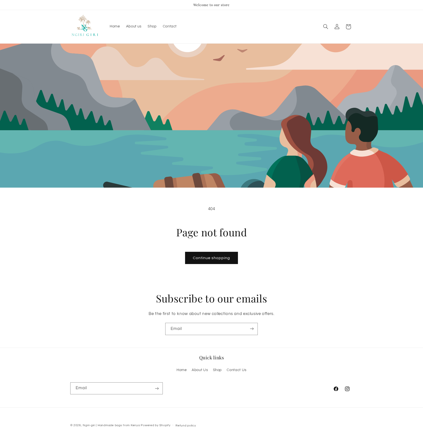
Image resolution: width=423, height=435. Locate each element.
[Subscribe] (252, 329)
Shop (217, 370)
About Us (200, 370)
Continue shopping (211, 258)
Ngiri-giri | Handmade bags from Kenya (111, 425)
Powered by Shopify (155, 425)
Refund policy (186, 425)
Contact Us (236, 370)
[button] (325, 26)
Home (181, 370)
